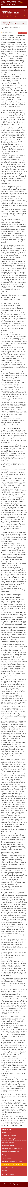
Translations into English (9, 1139)
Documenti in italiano (8, 1142)
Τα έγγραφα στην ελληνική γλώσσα (13, 24)
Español (20, 1)
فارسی (13, 4)
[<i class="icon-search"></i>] (25, 7)
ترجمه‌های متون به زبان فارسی (10, 1174)
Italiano (14, 1)
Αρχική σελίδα (6, 22)
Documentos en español (9, 1145)
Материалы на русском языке (10, 1155)
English (8, 1)
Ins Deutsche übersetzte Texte (10, 1151)
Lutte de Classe (6, 1132)
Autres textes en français (9, 1136)
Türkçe (14, 2)
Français (3, 1)
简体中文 (8, 4)
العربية (2, 4)
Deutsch (3, 2)
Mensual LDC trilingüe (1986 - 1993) (12, 1161)
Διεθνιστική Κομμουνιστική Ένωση (10, 12)
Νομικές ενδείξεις (18, 1184)
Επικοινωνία (8, 1184)
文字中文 (4, 1171)
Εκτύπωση (23, 33)
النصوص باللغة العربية (7, 1167)
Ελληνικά (20, 2)
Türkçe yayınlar (6, 1158)
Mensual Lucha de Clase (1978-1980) (12, 1148)
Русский (9, 2)
